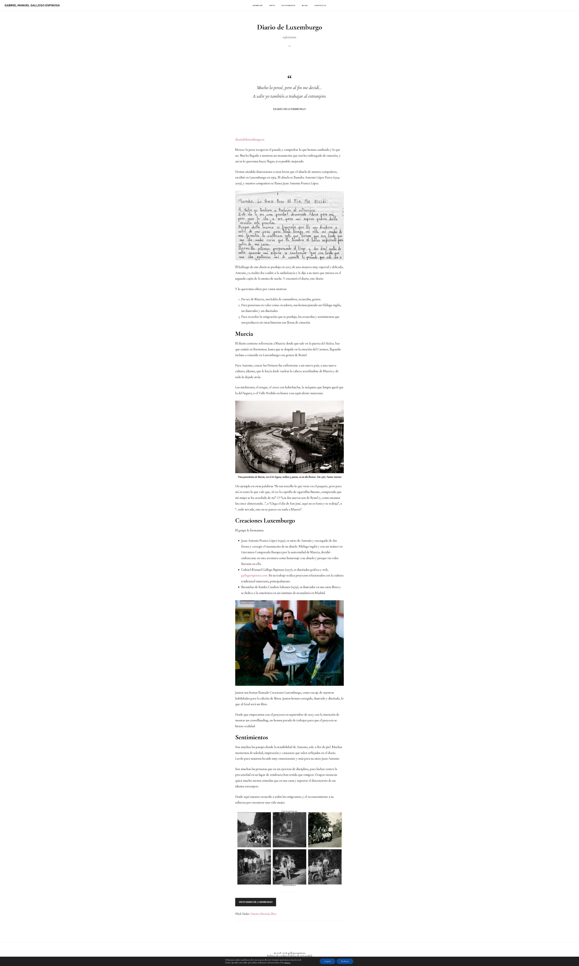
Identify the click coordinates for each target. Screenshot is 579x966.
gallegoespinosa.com (254, 575)
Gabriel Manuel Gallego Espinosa (32, 5)
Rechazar (345, 961)
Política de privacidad (300, 955)
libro (273, 914)
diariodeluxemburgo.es (249, 139)
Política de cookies (277, 955)
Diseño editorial (260, 914)
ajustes (287, 962)
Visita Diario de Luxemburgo (255, 902)
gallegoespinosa (296, 953)
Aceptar (327, 961)
